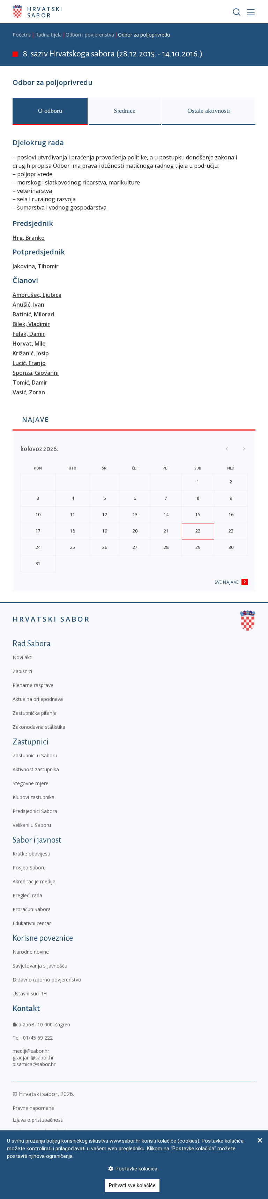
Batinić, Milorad (33, 314)
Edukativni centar (32, 923)
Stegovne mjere (31, 783)
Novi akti (22, 657)
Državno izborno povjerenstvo (47, 979)
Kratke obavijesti (31, 853)
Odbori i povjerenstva (90, 34)
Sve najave (227, 582)
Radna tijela (48, 34)
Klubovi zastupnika (33, 797)
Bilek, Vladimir (31, 324)
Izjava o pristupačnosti (38, 1120)
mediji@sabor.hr (31, 1051)
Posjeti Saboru (29, 867)
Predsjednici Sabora (35, 811)
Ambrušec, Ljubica (37, 295)
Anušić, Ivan (28, 304)
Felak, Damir (29, 334)
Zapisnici (22, 671)
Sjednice (124, 110)
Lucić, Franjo (29, 363)
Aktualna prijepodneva (38, 699)
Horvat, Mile (29, 343)
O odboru (50, 110)
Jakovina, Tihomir (36, 266)
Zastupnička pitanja (35, 713)
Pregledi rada (27, 895)
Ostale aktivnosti (208, 110)
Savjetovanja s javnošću (40, 965)
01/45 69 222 (38, 1037)
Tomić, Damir (30, 382)
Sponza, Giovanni (36, 373)
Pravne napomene (33, 1108)
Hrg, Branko (29, 238)
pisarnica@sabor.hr (34, 1064)
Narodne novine (31, 951)
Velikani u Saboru (32, 825)
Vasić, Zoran (29, 392)
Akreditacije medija (34, 881)
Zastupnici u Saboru (35, 755)
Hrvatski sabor (45, 11)
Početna (22, 34)
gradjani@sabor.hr (33, 1057)
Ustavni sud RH (30, 993)
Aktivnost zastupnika (36, 769)
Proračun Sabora (32, 909)
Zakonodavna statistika (39, 727)
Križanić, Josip (31, 353)
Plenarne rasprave (33, 685)
